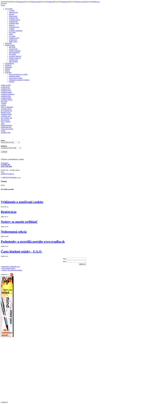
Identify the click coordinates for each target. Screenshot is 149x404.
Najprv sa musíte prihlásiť (19, 221)
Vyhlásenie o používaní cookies (22, 202)
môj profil (12, 47)
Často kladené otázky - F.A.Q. (21, 251)
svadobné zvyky (14, 38)
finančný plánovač (15, 58)
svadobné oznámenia (7, 94)
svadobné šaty (13, 21)
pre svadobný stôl (6, 118)
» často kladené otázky (8, 268)
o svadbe (12, 10)
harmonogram (13, 12)
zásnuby (11, 14)
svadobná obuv (6, 89)
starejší (3, 131)
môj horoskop (13, 61)
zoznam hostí (13, 49)
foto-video (12, 32)
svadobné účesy (14, 23)
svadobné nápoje (6, 109)
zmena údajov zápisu (15, 78)
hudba (11, 34)
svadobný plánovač (15, 56)
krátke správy (13, 41)
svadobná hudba (6, 98)
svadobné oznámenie (15, 30)
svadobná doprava (6, 100)
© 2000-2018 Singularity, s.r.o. (11, 177)
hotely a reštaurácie (7, 107)
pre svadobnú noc (6, 110)
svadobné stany (6, 132)
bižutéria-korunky (6, 125)
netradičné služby (6, 114)
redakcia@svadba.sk (7, 174)
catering (3, 105)
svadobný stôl (13, 18)
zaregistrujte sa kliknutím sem (10, 266)
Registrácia (8, 212)
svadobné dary (13, 60)
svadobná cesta (5, 116)
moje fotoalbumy (14, 52)
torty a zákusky (6, 121)
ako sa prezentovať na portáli (18, 74)
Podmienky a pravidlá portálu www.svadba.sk (33, 241)
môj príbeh (12, 54)
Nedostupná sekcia (14, 231)
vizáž (2, 123)
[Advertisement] (9, 371)
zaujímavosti (13, 40)
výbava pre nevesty (7, 129)
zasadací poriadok (14, 51)
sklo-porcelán (5, 120)
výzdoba (11, 29)
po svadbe (12, 36)
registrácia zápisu (14, 76)
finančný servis (5, 112)
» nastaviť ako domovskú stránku (11, 270)
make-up (11, 25)
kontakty (11, 82)
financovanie (13, 16)
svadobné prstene (14, 20)
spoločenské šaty (6, 127)
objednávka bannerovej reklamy (19, 80)
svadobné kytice (14, 27)
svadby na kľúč (6, 85)
